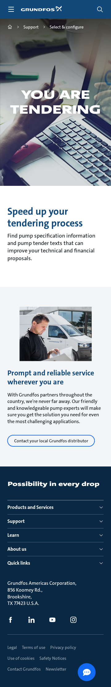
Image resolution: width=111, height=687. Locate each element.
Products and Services (30, 507)
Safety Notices (52, 658)
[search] (100, 9)
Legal (12, 647)
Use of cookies (21, 658)
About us (17, 549)
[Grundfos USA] (9, 27)
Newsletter (56, 669)
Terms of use (33, 647)
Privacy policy (63, 647)
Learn (13, 535)
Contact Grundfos (24, 669)
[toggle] (11, 9)
